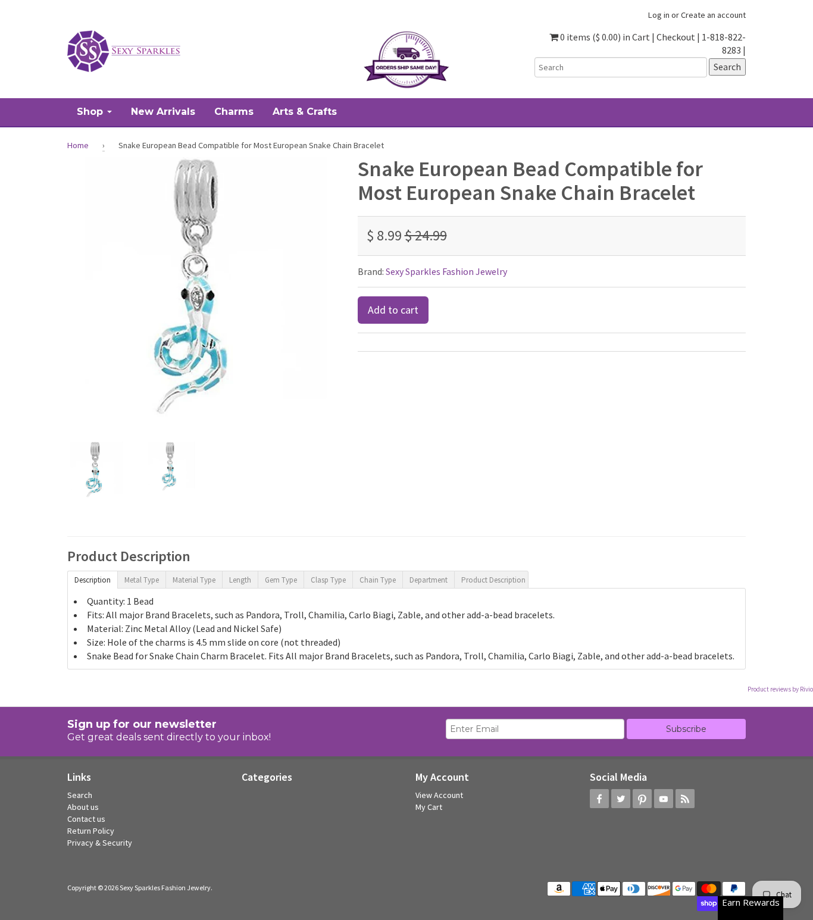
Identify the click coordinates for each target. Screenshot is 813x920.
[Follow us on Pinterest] (642, 798)
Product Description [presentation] (493, 580)
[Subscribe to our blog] (685, 798)
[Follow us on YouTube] (663, 798)
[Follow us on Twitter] (620, 798)
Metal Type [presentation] (141, 580)
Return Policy (90, 830)
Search (79, 795)
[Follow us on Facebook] (599, 798)
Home (78, 145)
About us (83, 807)
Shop (91, 111)
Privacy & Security (99, 842)
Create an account (713, 15)
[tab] (92, 579)
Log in (659, 15)
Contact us (86, 818)
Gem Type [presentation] (281, 580)
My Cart (428, 807)
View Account (439, 795)
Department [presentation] (428, 580)
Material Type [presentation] (194, 580)
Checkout (675, 37)
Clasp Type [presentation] (328, 580)
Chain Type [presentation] (377, 580)
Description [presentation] (92, 580)
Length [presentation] (240, 580)
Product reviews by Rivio (780, 689)
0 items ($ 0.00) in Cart (604, 37)
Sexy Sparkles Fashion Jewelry (446, 271)
